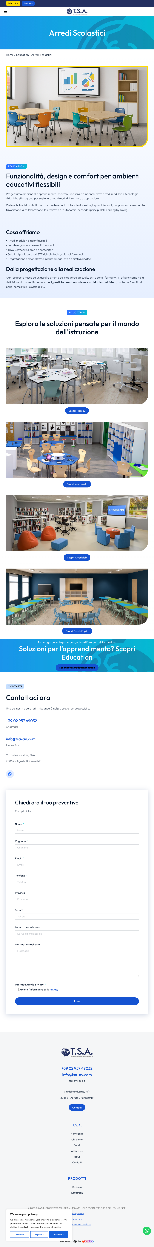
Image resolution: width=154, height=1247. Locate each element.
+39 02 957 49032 (21, 720)
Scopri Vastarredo (77, 484)
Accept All (58, 1234)
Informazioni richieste (27, 944)
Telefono (20, 875)
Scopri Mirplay (77, 410)
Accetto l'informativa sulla (38, 989)
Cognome (21, 841)
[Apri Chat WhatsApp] (147, 1231)
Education (13, 3)
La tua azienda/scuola (27, 927)
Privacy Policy (77, 1213)
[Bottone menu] (5, 11)
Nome (19, 824)
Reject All (39, 1234)
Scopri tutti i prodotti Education (77, 667)
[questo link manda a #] (77, 106)
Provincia (20, 892)
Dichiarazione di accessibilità (77, 1224)
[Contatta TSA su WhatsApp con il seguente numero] (10, 774)
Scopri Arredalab (77, 557)
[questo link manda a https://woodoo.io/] (77, 1241)
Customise (19, 1234)
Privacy (54, 989)
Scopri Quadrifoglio (77, 631)
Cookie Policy (77, 1218)
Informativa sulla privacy (29, 984)
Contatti (77, 1107)
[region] (39, 1225)
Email (18, 858)
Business (28, 3)
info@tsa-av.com (20, 738)
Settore (19, 909)
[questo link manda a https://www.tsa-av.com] (77, 11)
